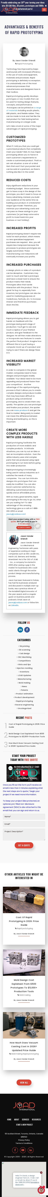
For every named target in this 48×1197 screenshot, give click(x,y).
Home (9, 1119)
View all (24, 1082)
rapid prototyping (25, 63)
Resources (36, 1119)
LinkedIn (15, 605)
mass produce (20, 410)
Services (25, 1119)
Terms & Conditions (24, 1143)
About (16, 1119)
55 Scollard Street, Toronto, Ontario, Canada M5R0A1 (24, 1135)
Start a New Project (24, 1124)
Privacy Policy (24, 1140)
